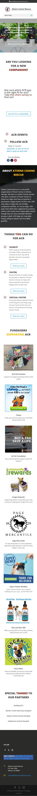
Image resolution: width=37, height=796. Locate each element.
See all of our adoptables (18, 114)
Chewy (18, 415)
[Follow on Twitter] (11, 160)
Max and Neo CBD (19, 628)
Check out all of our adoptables (18, 44)
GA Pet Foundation (18, 456)
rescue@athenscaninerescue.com (19, 775)
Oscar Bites (18, 669)
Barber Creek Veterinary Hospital (18, 711)
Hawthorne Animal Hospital (18, 721)
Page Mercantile (18, 541)
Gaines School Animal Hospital (18, 716)
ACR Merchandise (18, 374)
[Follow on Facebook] (8, 160)
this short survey (19, 94)
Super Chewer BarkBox (18, 587)
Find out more (18, 266)
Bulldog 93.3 (18, 705)
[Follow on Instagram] (15, 160)
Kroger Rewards (18, 497)
